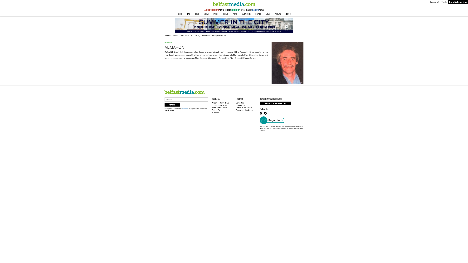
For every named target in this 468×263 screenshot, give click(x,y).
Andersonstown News (220, 103)
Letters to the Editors (244, 107)
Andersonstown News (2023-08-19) (186, 35)
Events (235, 14)
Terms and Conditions (244, 110)
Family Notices (246, 14)
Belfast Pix (216, 110)
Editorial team (241, 105)
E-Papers (258, 14)
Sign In (444, 2)
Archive (206, 14)
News (188, 14)
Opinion (215, 14)
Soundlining (185, 109)
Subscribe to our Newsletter (275, 103)
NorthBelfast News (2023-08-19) (213, 35)
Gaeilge (268, 14)
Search (172, 104)
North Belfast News (219, 107)
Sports (197, 14)
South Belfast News (219, 105)
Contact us (240, 103)
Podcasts (278, 14)
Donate (180, 14)
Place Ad (225, 14)
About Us (288, 14)
